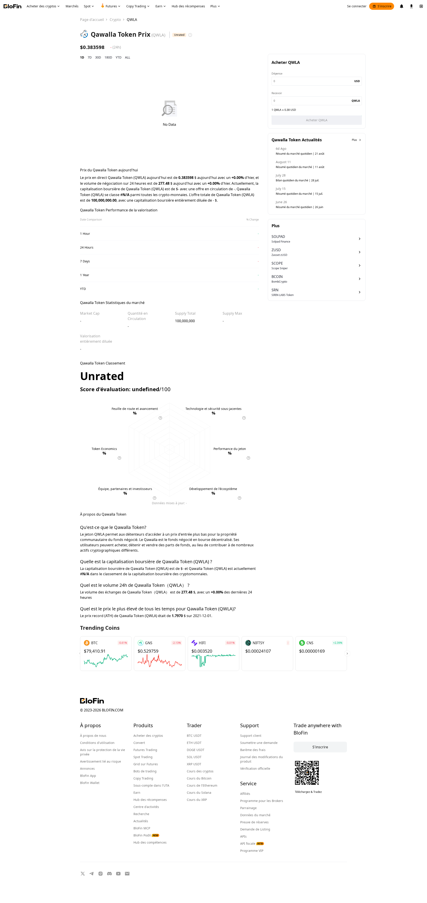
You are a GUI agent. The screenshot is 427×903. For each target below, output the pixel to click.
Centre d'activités (146, 807)
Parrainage (248, 808)
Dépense (277, 73)
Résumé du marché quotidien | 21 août (300, 154)
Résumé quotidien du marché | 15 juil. (299, 194)
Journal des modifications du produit (261, 759)
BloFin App (88, 775)
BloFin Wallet (89, 783)
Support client (250, 735)
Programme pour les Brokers (261, 801)
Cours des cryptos (200, 771)
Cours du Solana (199, 792)
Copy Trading (143, 778)
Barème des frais (253, 750)
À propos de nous (93, 735)
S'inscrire (384, 6)
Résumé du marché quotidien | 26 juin (299, 207)
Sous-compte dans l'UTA (151, 785)
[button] (347, 653)
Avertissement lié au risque (100, 761)
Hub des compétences (150, 842)
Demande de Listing (255, 829)
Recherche (141, 814)
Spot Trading (143, 757)
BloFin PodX (145, 835)
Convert (139, 743)
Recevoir (277, 93)
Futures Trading (145, 750)
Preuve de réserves (254, 822)
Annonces (87, 768)
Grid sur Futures (145, 764)
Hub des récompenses (150, 800)
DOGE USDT (195, 750)
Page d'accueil (92, 19)
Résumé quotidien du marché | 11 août (300, 167)
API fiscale (251, 843)
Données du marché (255, 815)
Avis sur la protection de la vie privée (102, 752)
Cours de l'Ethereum (202, 785)
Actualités (140, 821)
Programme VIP (251, 850)
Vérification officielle (255, 768)
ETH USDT (194, 743)
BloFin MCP (141, 828)
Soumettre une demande (259, 743)
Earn (136, 792)
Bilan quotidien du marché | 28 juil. (297, 180)
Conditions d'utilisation (97, 743)
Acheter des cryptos (148, 735)
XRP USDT (194, 764)
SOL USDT (194, 757)
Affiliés (245, 794)
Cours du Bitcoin (199, 778)
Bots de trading (145, 771)
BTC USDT (194, 735)
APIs (243, 836)
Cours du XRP (197, 800)
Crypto (115, 19)
